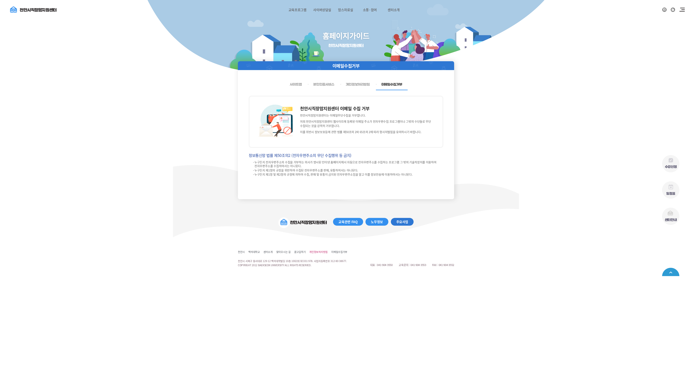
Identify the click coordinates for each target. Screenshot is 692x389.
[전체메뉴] (682, 10)
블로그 (673, 10)
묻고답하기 (300, 252)
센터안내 (671, 219)
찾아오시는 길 (283, 252)
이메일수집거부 (339, 252)
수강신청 (671, 166)
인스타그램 (664, 10)
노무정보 (377, 221)
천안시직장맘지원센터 (38, 10)
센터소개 (268, 252)
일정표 (670, 193)
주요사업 (402, 221)
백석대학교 (254, 252)
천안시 (241, 252)
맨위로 (670, 272)
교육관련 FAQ (348, 221)
